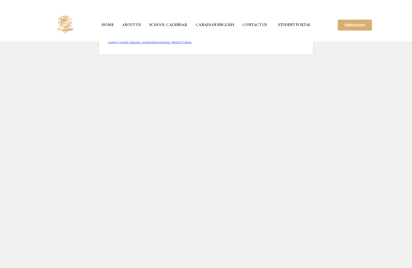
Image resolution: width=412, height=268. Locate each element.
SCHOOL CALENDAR (168, 24)
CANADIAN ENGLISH (215, 24)
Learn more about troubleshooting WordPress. (150, 41)
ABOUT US (131, 24)
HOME (107, 24)
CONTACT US (254, 24)
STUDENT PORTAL (294, 24)
